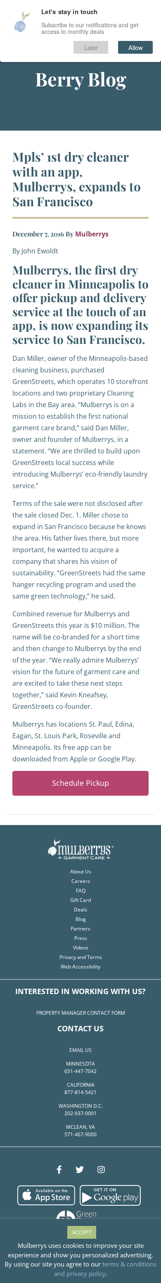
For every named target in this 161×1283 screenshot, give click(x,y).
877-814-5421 (80, 1092)
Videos (80, 947)
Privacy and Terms (80, 957)
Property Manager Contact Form (80, 1012)
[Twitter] (80, 1170)
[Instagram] (101, 1170)
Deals (80, 909)
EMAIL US (80, 1050)
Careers (80, 881)
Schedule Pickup (80, 783)
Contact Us (80, 1028)
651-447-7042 (80, 1071)
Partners (80, 928)
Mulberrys (92, 233)
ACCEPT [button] (81, 1232)
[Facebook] (59, 1170)
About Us (80, 871)
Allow (135, 47)
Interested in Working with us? (80, 991)
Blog (81, 919)
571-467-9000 (80, 1134)
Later (91, 47)
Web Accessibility (80, 966)
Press (80, 938)
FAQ (80, 890)
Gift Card (80, 900)
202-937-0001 (80, 1113)
